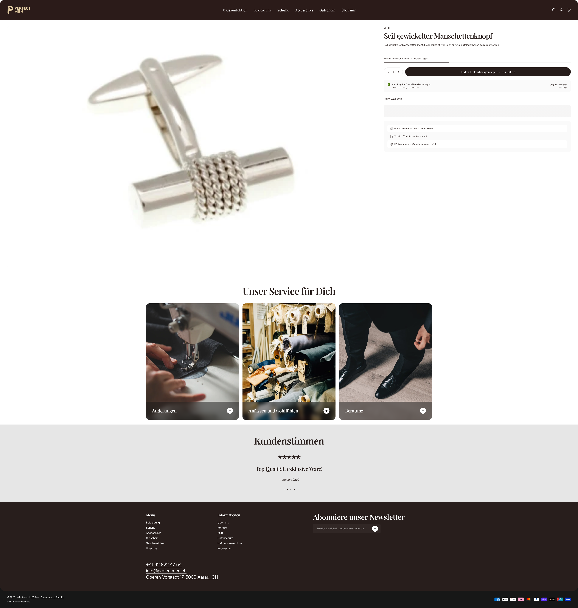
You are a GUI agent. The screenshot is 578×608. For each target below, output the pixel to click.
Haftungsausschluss (230, 543)
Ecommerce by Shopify (52, 597)
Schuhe (150, 527)
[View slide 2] (287, 489)
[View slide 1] (283, 489)
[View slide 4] (294, 489)
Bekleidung (153, 522)
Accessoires (153, 532)
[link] (182, 577)
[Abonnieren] (375, 529)
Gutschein (152, 538)
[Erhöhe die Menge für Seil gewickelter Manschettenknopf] (399, 71)
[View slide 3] (291, 489)
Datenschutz (225, 538)
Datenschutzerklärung (21, 602)
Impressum (225, 548)
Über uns (151, 548)
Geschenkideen (155, 543)
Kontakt (222, 527)
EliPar (387, 27)
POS (33, 597)
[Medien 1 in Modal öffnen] (188, 147)
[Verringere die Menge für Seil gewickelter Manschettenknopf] (387, 71)
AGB (220, 532)
